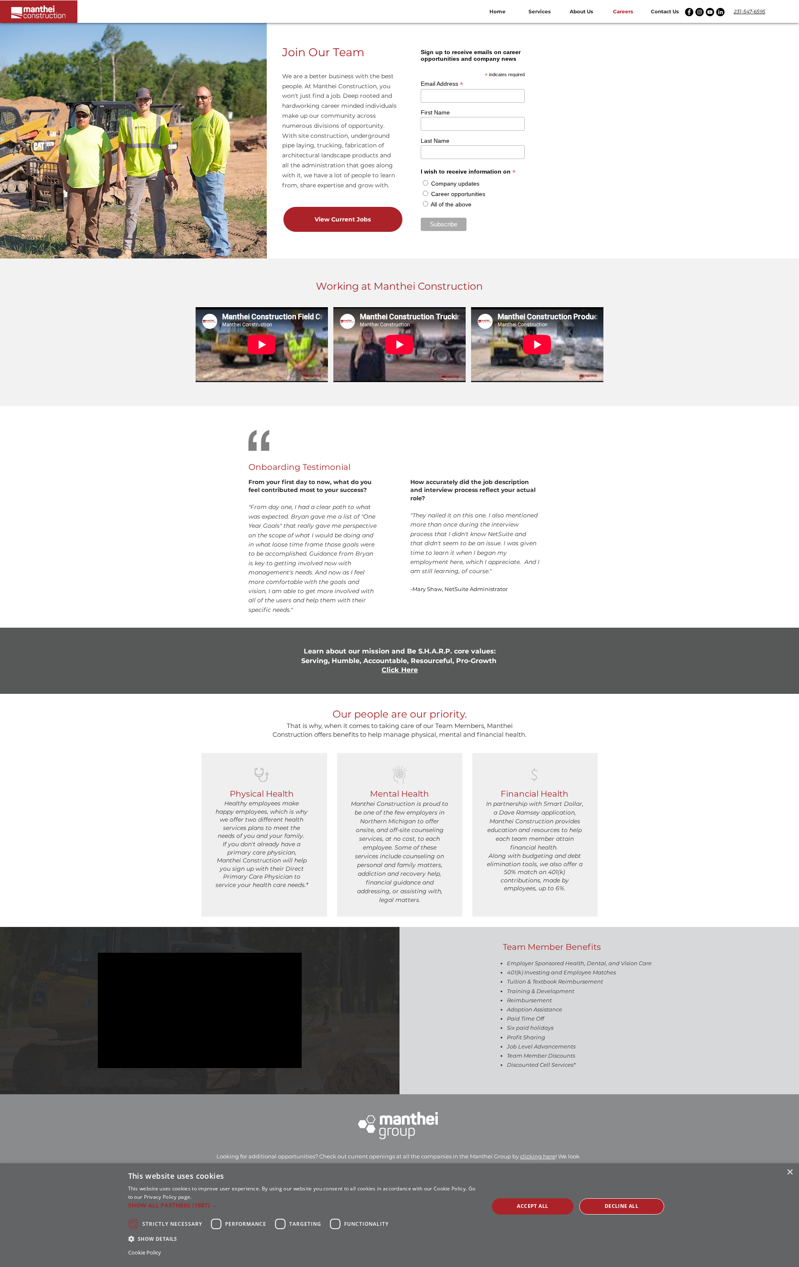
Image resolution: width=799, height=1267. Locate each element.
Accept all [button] (532, 1206)
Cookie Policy (144, 1252)
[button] (540, 11)
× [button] (790, 1172)
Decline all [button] (621, 1206)
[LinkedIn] (720, 12)
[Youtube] (710, 12)
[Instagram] (699, 12)
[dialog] (399, 1215)
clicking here (538, 1156)
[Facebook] (689, 12)
